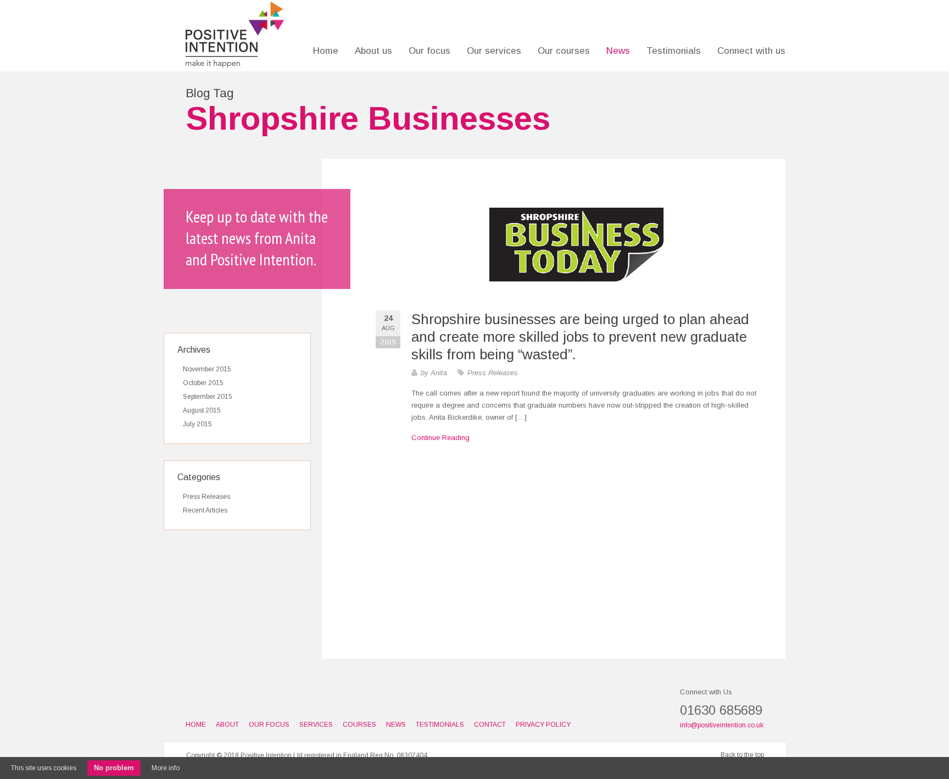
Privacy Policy (543, 724)
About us (373, 51)
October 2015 (203, 383)
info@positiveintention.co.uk (721, 725)
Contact (490, 724)
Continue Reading (440, 437)
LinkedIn (192, 701)
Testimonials (673, 51)
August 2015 (202, 410)
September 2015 (207, 396)
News (618, 51)
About (227, 724)
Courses (359, 724)
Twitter (230, 701)
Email (211, 701)
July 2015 (197, 424)
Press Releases (492, 373)
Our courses (564, 51)
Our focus (429, 51)
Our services (494, 51)
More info (166, 768)
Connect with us (751, 51)
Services (316, 724)
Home (325, 51)
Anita (439, 373)
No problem (114, 768)
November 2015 (207, 369)
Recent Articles (205, 510)
